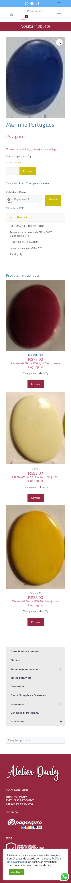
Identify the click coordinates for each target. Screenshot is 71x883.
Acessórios (18, 686)
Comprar (27, 171)
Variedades (36, 721)
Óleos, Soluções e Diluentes (28, 695)
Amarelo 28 (35, 593)
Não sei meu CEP (15, 208)
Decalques (36, 704)
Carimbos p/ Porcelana (25, 712)
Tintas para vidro (21, 677)
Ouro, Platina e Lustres (25, 651)
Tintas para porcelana (37, 183)
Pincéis (15, 660)
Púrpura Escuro (35, 355)
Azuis (22, 183)
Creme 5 (35, 468)
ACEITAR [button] (16, 872)
